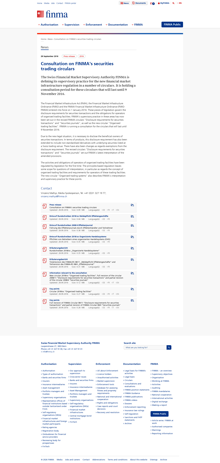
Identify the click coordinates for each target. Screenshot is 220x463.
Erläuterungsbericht (59, 248)
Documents (140, 3)
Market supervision (106, 381)
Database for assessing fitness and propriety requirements (107, 390)
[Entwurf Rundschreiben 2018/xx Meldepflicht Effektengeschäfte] (44, 217)
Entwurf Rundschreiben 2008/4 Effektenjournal (71, 225)
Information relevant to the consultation (68, 273)
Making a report (159, 405)
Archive (128, 423)
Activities (156, 384)
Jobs (53, 3)
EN (180, 3)
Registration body (51, 431)
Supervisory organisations (54, 397)
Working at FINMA (160, 381)
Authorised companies (162, 426)
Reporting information (162, 433)
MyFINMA (164, 3)
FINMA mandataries (161, 391)
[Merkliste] (151, 3)
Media (46, 3)
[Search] (173, 3)
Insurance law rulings (134, 410)
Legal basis (130, 377)
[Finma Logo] (52, 14)
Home (39, 3)
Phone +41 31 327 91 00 (51, 349)
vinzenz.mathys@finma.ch (54, 196)
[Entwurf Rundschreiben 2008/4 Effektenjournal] (44, 226)
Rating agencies (50, 427)
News (126, 3)
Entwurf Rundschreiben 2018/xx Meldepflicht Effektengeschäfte (79, 216)
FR (109, 210)
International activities (162, 398)
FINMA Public (159, 414)
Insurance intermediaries (54, 384)
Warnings (156, 430)
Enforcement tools (105, 384)
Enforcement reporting (135, 407)
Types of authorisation (53, 374)
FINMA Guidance (132, 393)
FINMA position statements (137, 390)
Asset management (51, 388)
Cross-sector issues (78, 377)
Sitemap (153, 460)
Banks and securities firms (54, 377)
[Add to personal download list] (132, 205)
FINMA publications (134, 397)
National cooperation (162, 395)
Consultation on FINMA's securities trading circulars (77, 39)
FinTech (46, 446)
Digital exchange (159, 402)
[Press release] (44, 206)
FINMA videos (131, 400)
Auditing (156, 388)
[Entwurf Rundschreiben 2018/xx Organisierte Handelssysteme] (44, 238)
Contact (59, 3)
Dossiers (128, 403)
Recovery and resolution (108, 412)
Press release (55, 205)
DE (104, 210)
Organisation (158, 377)
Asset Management (78, 390)
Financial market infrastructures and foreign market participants (55, 421)
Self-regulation (131, 414)
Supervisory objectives (162, 374)
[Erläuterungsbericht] (44, 249)
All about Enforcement (107, 371)
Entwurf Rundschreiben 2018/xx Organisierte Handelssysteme (78, 236)
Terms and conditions (117, 460)
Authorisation (49, 371)
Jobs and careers (72, 460)
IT (113, 210)
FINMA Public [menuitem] (172, 24)
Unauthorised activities (107, 377)
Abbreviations (98, 460)
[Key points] (44, 290)
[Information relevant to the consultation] (44, 274)
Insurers (46, 381)
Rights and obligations (107, 403)
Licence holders (104, 374)
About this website (138, 460)
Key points (54, 289)
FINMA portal (70, 3)
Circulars (128, 380)
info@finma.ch (48, 352)
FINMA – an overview (162, 371)
